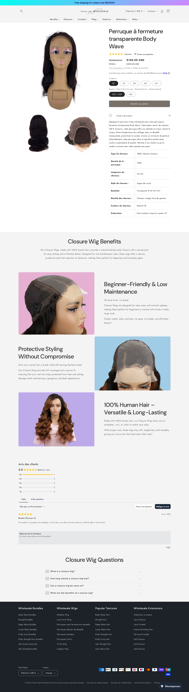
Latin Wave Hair (102, 649)
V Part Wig (62, 644)
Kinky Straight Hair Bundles (30, 639)
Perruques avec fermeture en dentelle (73, 624)
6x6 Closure (139, 649)
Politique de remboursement (97, 683)
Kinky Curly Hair (102, 639)
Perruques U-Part (64, 639)
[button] (21, 11)
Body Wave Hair (102, 614)
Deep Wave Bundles (27, 624)
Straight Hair (101, 619)
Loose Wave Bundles (27, 629)
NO (131, 94)
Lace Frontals (140, 624)
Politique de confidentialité (121, 683)
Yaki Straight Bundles (27, 649)
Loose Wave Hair (103, 629)
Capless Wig (62, 649)
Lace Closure (139, 619)
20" (135, 83)
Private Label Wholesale (41, 683)
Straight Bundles (25, 619)
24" (156, 83)
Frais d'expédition (116, 68)
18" (124, 83)
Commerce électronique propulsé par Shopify (67, 683)
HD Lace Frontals (141, 634)
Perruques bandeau (65, 634)
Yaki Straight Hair (103, 644)
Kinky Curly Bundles (27, 634)
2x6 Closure (139, 639)
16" (113, 83)
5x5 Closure (139, 644)
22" (146, 83)
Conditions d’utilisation (142, 683)
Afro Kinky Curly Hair (28, 644)
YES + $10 (117, 94)
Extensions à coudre (143, 614)
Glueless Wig (63, 614)
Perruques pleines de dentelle (70, 629)
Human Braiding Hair (143, 629)
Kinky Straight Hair (103, 634)
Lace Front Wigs (64, 619)
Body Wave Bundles (27, 614)
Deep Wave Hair (102, 624)
